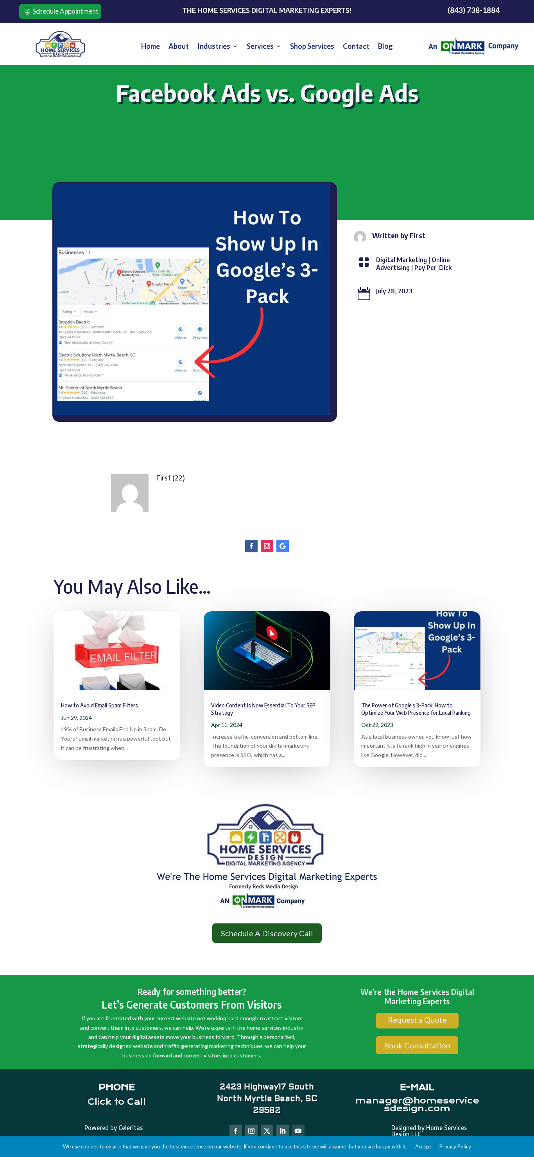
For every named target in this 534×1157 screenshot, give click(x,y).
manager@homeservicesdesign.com (417, 1105)
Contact (356, 46)
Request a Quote (417, 1019)
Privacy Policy (455, 1146)
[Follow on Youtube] (298, 1131)
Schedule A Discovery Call (267, 933)
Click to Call (117, 1102)
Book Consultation (417, 1045)
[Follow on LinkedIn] (282, 1131)
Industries (213, 46)
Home (150, 46)
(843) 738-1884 (474, 9)
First (163, 477)
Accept (423, 1146)
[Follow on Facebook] (251, 546)
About (178, 46)
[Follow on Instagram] (267, 546)
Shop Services (312, 46)
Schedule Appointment (65, 11)
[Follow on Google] (282, 546)
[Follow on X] (267, 1131)
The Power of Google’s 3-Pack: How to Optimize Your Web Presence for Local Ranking (416, 709)
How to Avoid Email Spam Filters (99, 705)
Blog (385, 46)
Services (260, 46)
